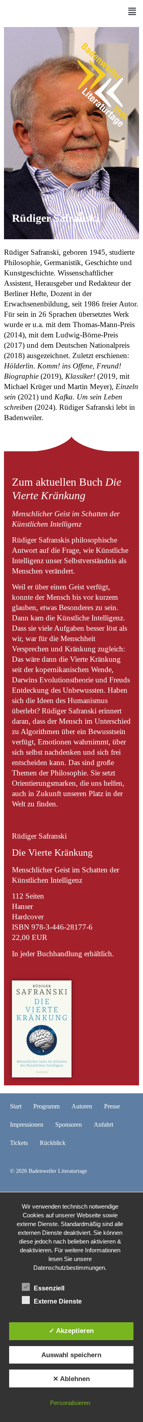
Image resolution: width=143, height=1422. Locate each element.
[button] (132, 11)
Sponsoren (68, 1124)
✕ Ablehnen (71, 1378)
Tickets (19, 1142)
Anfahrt (103, 1124)
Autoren (82, 1106)
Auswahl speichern (71, 1354)
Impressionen (26, 1124)
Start (15, 1106)
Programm (46, 1106)
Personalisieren (70, 1402)
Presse (112, 1106)
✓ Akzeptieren (71, 1330)
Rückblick (53, 1142)
